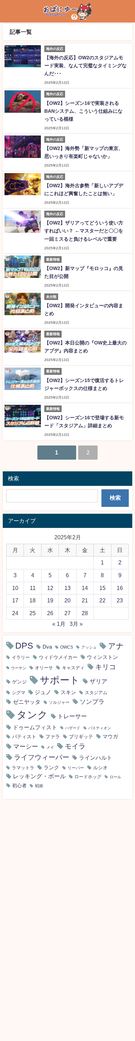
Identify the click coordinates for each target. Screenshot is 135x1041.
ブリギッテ (81, 736)
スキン (68, 692)
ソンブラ (92, 702)
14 (85, 588)
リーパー (76, 768)
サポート (60, 680)
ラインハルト (95, 757)
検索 (115, 497)
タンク (32, 715)
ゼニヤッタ (26, 701)
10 (15, 588)
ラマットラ (23, 767)
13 (67, 588)
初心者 (19, 785)
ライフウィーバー (41, 757)
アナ (116, 646)
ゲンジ (19, 681)
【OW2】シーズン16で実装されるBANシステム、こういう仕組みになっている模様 (83, 111)
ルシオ (100, 767)
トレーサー (72, 716)
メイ (50, 747)
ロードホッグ (87, 776)
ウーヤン (18, 668)
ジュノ (43, 692)
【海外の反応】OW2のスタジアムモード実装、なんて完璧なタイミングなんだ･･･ (85, 65)
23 (120, 600)
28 (85, 613)
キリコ (105, 666)
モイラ (75, 746)
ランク (51, 767)
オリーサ (44, 667)
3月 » (76, 624)
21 (85, 600)
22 (102, 600)
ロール (115, 777)
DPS (24, 645)
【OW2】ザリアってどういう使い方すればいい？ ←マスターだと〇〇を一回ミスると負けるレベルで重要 (83, 230)
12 (50, 588)
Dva (47, 646)
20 (67, 600)
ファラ (52, 736)
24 (15, 613)
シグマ (18, 692)
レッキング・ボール (39, 776)
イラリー (21, 657)
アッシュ (89, 647)
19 (50, 600)
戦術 (39, 786)
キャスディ (73, 667)
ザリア (98, 681)
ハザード (72, 728)
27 (67, 613)
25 (32, 613)
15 (102, 588)
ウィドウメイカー (58, 657)
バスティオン (99, 728)
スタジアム (96, 692)
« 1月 (58, 624)
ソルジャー (59, 702)
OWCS (66, 647)
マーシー (25, 746)
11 (33, 588)
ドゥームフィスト (35, 727)
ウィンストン (102, 657)
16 (120, 588)
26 (50, 613)
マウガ (110, 736)
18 (32, 600)
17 (15, 600)
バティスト (24, 736)
